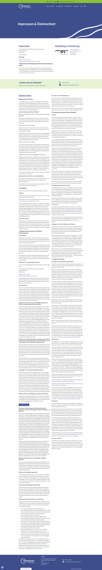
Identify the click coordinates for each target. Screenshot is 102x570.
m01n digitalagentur (74, 49)
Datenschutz (79, 568)
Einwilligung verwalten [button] (24, 404)
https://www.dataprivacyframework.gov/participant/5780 (67, 337)
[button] (2, 567)
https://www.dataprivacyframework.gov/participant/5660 (67, 398)
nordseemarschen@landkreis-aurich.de (31, 61)
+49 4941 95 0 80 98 (77, 51)
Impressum (73, 568)
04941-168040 (26, 59)
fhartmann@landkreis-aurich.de (29, 275)
